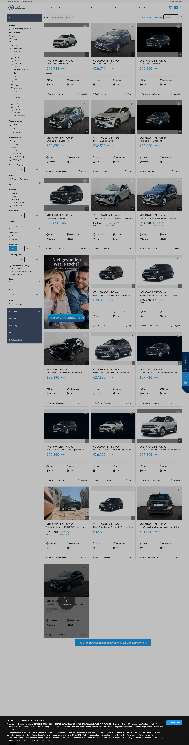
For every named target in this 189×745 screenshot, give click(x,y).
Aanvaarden (175, 723)
